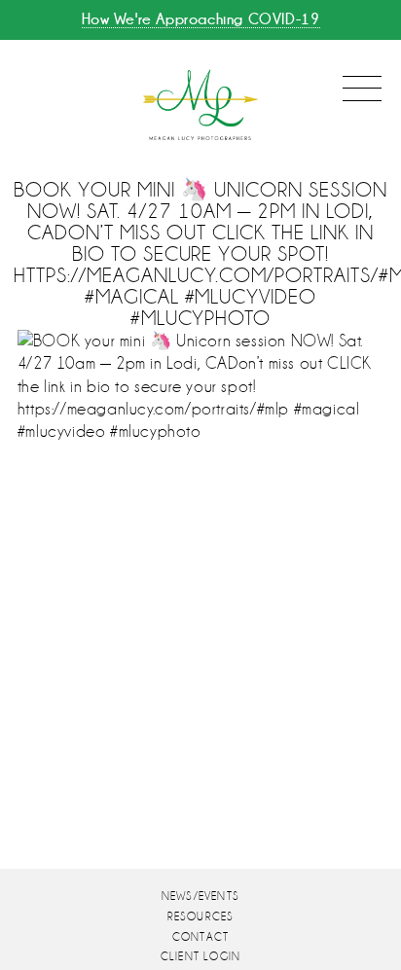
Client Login (200, 957)
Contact (200, 937)
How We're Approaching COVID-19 (201, 19)
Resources (201, 917)
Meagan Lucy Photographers (200, 105)
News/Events (200, 896)
